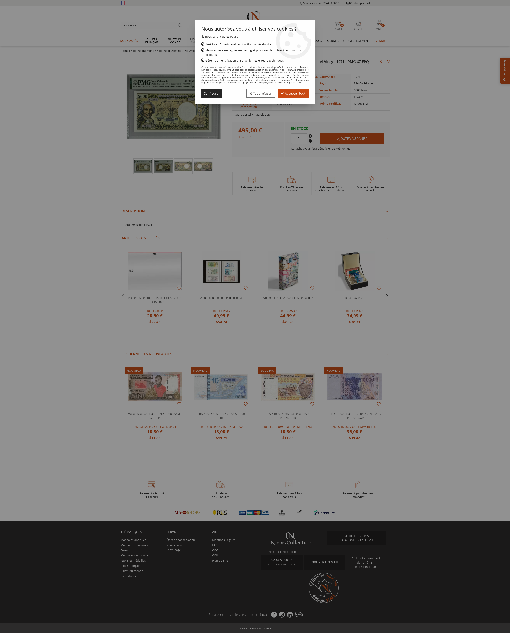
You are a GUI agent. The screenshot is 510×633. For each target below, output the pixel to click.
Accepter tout (294, 93)
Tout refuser (262, 93)
